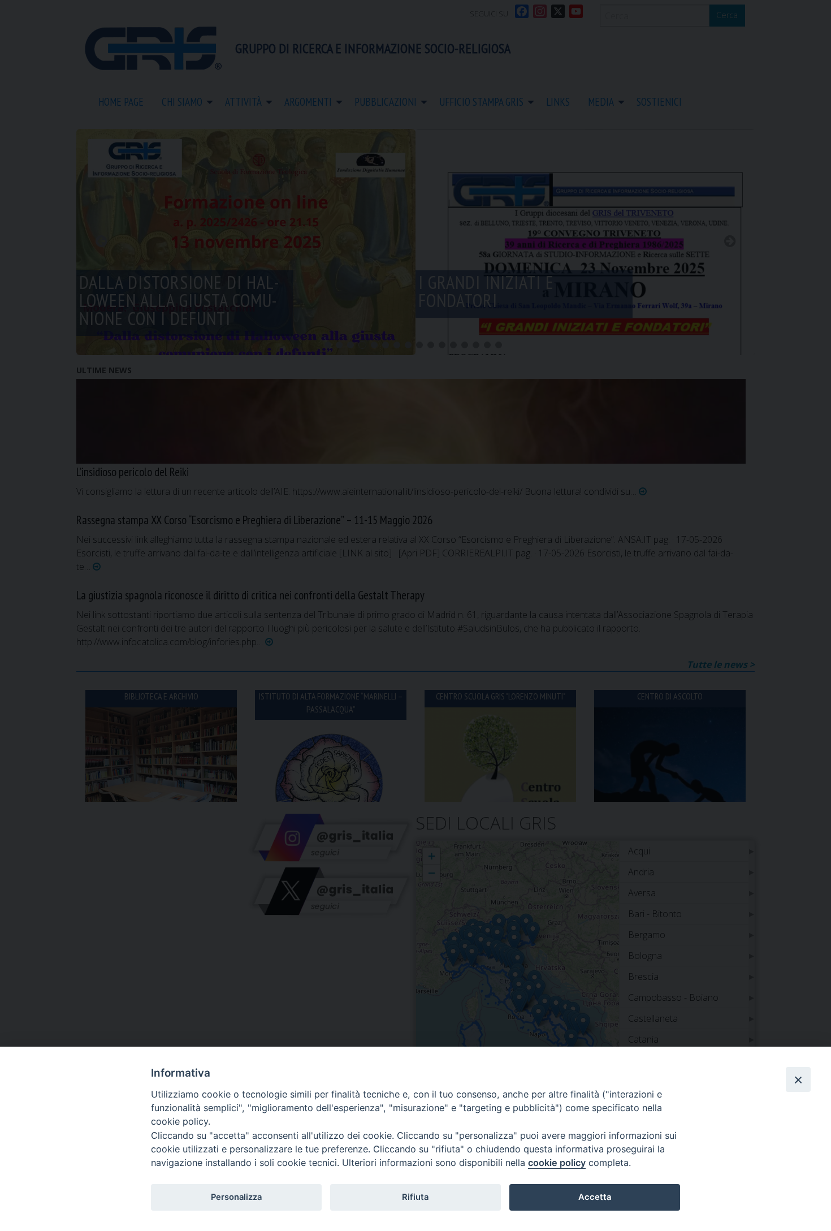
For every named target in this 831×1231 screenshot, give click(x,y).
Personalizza (236, 1197)
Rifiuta (415, 1197)
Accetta (594, 1197)
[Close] (798, 1079)
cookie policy (557, 1162)
